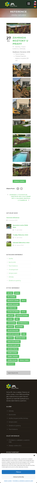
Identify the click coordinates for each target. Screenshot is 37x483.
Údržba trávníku (13, 356)
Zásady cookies (8, 480)
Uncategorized (13, 269)
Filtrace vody (12, 308)
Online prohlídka (13, 330)
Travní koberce (13, 266)
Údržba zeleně (12, 360)
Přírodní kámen (20, 337)
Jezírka (17, 46)
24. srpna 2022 (19, 245)
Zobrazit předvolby (18, 477)
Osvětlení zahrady (13, 334)
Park (23, 334)
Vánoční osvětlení (13, 345)
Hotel (23, 311)
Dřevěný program (13, 304)
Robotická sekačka (13, 341)
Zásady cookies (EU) (15, 445)
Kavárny (10, 319)
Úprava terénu (19, 181)
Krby (17, 319)
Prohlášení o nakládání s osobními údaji (23, 480)
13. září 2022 (18, 237)
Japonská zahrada (22, 315)
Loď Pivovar (11, 323)
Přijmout (18, 472)
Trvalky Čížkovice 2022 (20, 235)
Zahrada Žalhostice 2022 (21, 242)
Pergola (10, 337)
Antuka (10, 293)
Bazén (17, 293)
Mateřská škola (23, 323)
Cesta (23, 300)
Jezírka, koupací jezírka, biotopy (18, 418)
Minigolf (10, 326)
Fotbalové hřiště (13, 311)
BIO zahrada (11, 296)
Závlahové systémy (15, 280)
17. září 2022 (18, 230)
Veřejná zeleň (13, 273)
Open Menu (29, 3)
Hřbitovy (10, 315)
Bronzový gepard (13, 300)
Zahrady (22, 48)
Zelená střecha (12, 349)
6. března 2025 (12, 220)
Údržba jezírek (12, 352)
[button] (34, 455)
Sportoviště (12, 262)
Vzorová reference (12, 217)
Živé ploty (11, 364)
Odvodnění (19, 326)
